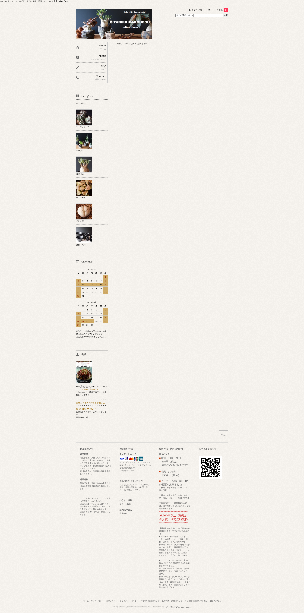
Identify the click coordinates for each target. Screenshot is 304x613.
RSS (211, 601)
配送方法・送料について (172, 601)
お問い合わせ (111, 601)
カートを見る (218, 10)
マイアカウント (198, 10)
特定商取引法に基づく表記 (196, 601)
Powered (155, 607)
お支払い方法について (150, 601)
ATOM (218, 601)
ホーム (86, 601)
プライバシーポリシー (129, 601)
